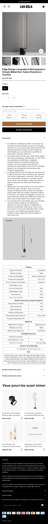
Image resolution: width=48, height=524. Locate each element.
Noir (5, 88)
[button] (4, 6)
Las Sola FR (8, 521)
